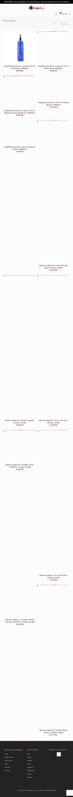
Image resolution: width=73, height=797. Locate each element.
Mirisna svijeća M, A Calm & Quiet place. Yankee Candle (53, 266)
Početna (54, 23)
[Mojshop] (36, 7)
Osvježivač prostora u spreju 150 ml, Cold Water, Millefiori (19, 67)
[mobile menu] (1, 14)
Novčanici (7, 770)
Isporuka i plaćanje (47, 2)
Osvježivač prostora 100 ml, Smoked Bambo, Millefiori (53, 103)
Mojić (29, 790)
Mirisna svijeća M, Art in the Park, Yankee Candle (53, 421)
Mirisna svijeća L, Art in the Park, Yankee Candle (53, 576)
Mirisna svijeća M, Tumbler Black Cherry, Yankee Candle (53, 731)
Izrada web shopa (51, 790)
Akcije (6, 754)
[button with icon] (59, 754)
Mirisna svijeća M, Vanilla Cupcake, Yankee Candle (19, 421)
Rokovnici (7, 767)
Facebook (58, 2)
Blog (28, 754)
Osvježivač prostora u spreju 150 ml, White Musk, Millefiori (53, 67)
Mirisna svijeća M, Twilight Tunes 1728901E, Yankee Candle (20, 465)
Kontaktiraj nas (35, 2)
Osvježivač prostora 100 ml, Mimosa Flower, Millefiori (19, 148)
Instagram (65, 2)
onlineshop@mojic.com (21, 2)
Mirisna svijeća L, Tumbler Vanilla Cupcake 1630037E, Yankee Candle (20, 620)
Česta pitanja (31, 770)
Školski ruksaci (9, 757)
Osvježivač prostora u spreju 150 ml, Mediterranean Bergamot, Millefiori (19, 111)
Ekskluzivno (63, 23)
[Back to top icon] (64, 793)
